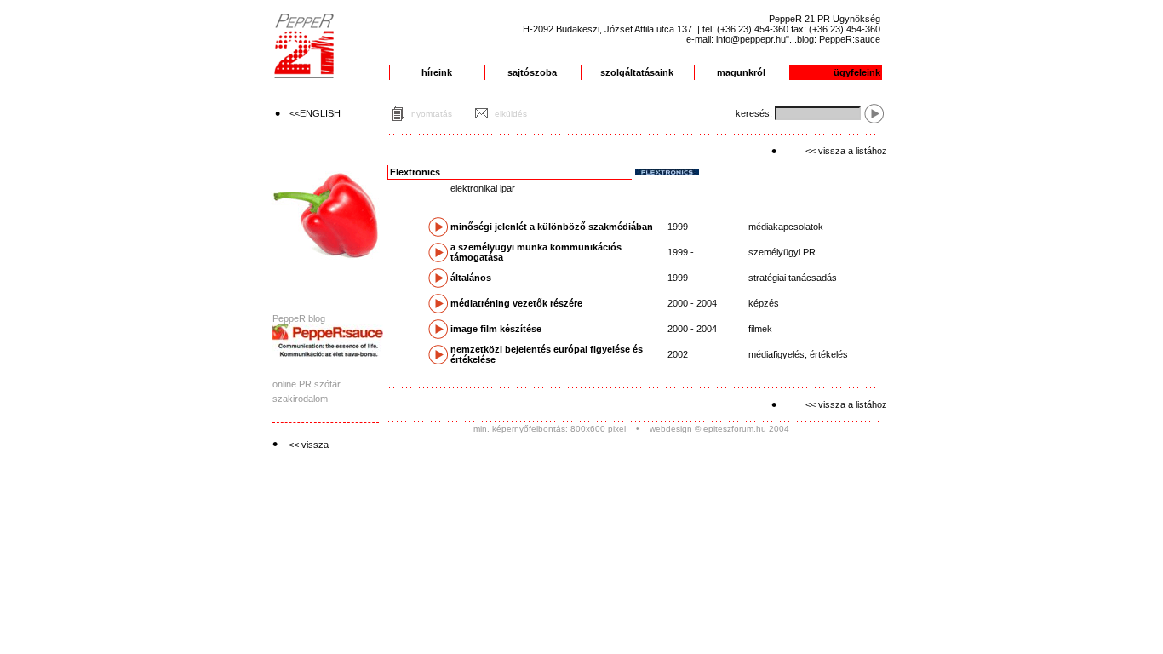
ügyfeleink (857, 72)
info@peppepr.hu (751, 39)
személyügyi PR (782, 252)
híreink (436, 72)
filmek (760, 329)
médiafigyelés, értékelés (798, 354)
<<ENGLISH (315, 113)
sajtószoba (532, 72)
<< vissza (309, 444)
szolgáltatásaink (636, 72)
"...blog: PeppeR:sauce (833, 39)
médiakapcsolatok (785, 226)
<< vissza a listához (846, 151)
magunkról (741, 72)
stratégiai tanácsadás (792, 277)
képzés (763, 303)
